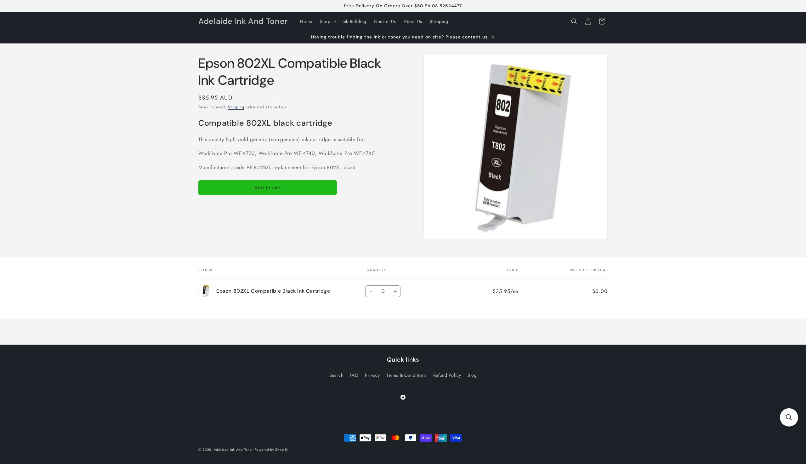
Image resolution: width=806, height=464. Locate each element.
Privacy (372, 375)
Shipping (236, 107)
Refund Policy (447, 375)
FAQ (354, 375)
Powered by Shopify (271, 449)
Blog (472, 375)
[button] (327, 21)
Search (336, 375)
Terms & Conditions (406, 375)
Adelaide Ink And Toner (233, 449)
